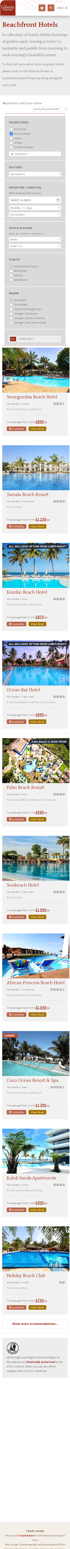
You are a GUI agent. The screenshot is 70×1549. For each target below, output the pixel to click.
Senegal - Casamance (25, 313)
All (13, 338)
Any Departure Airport (25, 266)
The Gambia (20, 304)
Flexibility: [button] (21, 208)
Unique (17, 142)
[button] (35, 174)
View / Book (37, 428)
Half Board (35, 409)
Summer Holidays (23, 147)
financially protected (41, 1362)
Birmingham (20, 270)
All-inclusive (16, 507)
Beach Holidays (22, 133)
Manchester (20, 279)
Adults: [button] (14, 239)
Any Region (20, 300)
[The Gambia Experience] (8, 15)
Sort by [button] (46, 109)
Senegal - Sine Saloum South (29, 322)
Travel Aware (26, 1535)
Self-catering (16, 1190)
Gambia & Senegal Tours (27, 309)
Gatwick (18, 275)
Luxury (17, 138)
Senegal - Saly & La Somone (29, 318)
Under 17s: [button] (16, 246)
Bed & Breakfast (18, 409)
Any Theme (20, 129)
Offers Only (26, 338)
